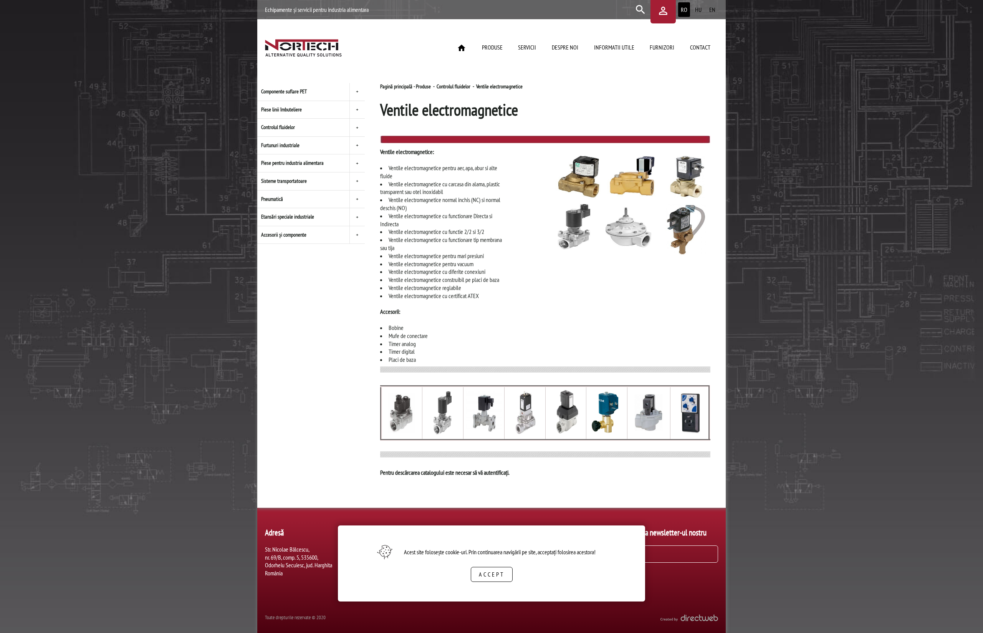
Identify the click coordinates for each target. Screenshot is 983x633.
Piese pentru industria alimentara (292, 162)
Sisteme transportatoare (284, 180)
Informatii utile (614, 47)
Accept (492, 574)
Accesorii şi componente (283, 234)
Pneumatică (272, 199)
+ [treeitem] (357, 91)
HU (698, 9)
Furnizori (662, 47)
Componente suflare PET (284, 91)
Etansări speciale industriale (287, 216)
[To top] (964, 616)
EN (712, 9)
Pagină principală (396, 86)
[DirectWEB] (689, 619)
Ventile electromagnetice (499, 86)
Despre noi (565, 47)
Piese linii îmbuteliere (281, 109)
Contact (700, 47)
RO (684, 9)
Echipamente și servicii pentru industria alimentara (317, 9)
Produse (492, 47)
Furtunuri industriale (280, 145)
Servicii (527, 47)
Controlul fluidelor (278, 127)
